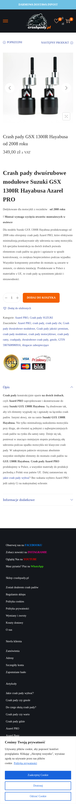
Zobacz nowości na (26, 552)
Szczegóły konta (15, 665)
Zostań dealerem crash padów (22, 587)
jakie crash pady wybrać (16, 477)
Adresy (10, 658)
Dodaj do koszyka (41, 297)
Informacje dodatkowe (19, 500)
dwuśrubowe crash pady (35, 339)
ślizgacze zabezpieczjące (35, 345)
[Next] (66, 88)
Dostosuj (38, 785)
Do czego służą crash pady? (21, 707)
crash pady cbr (53, 323)
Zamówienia (12, 651)
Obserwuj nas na (24, 545)
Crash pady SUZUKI (41, 317)
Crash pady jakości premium (52, 328)
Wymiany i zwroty (16, 615)
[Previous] (10, 88)
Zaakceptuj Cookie (38, 775)
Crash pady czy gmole (18, 700)
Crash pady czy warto (18, 714)
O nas (9, 629)
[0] (56, 21)
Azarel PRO (21, 317)
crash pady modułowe (15, 334)
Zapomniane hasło (16, 672)
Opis (6, 387)
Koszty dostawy (14, 622)
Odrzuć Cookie (38, 796)
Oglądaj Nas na (21, 559)
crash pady (38, 323)
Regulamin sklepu (16, 594)
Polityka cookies (15, 601)
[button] (17, 308)
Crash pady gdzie (15, 721)
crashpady (15, 339)
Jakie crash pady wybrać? (20, 693)
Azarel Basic (13, 735)
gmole (53, 339)
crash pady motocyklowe (42, 334)
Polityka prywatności (25, 763)
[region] (38, 770)
